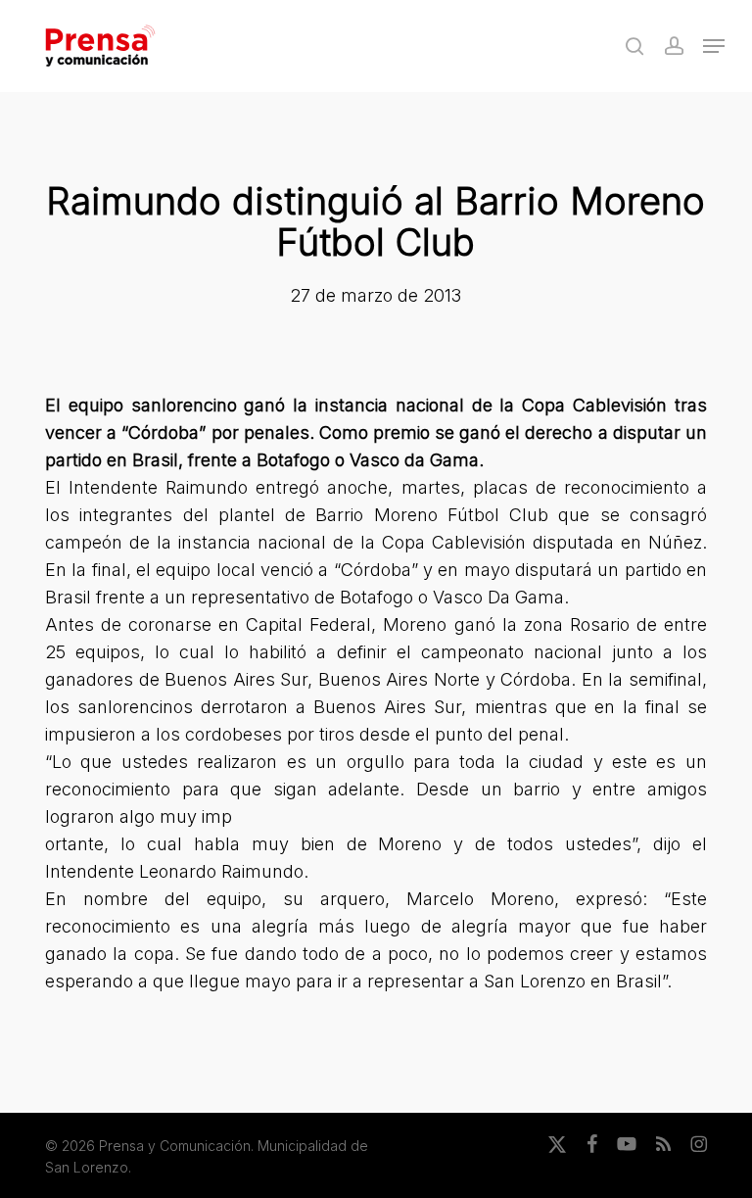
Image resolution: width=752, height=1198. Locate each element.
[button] (714, 46)
